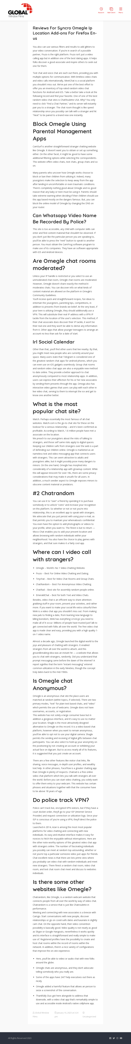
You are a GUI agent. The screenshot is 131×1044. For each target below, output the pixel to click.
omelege (75, 618)
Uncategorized (89, 1016)
